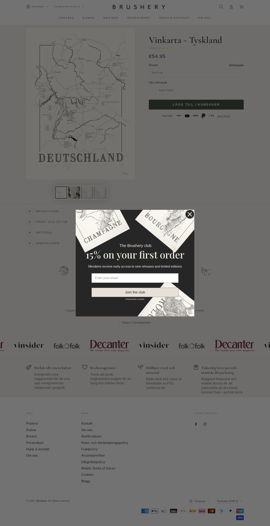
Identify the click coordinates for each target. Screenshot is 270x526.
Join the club (135, 292)
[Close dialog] (189, 214)
